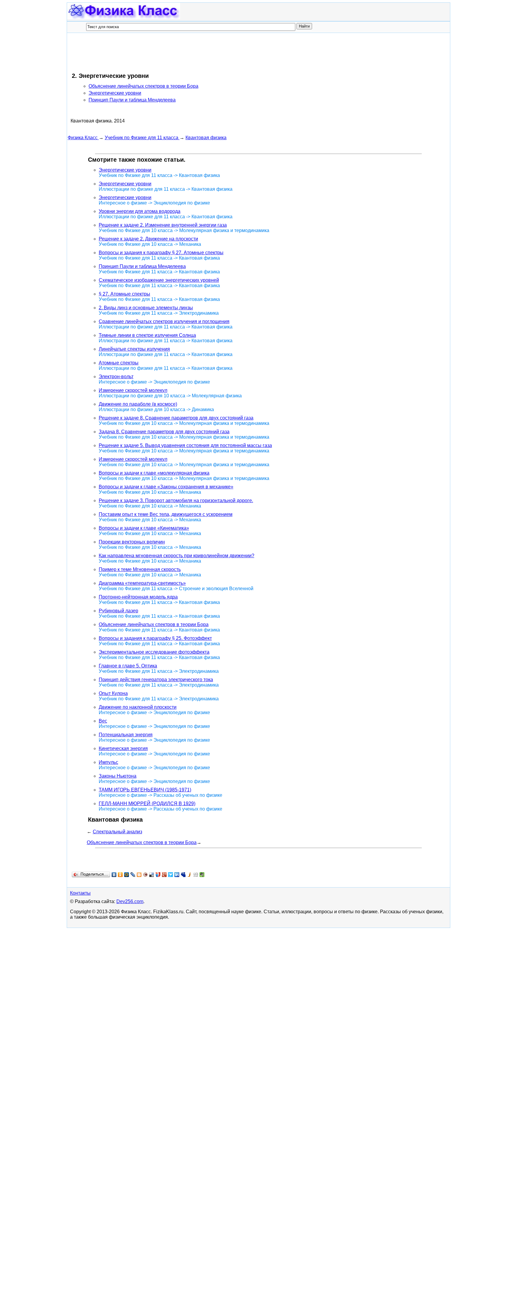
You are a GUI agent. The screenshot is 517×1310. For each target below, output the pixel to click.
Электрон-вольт (116, 376)
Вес (103, 720)
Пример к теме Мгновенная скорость (140, 569)
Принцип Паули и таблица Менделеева (132, 99)
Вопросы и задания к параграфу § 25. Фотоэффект (155, 638)
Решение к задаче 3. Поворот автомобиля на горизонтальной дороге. (176, 500)
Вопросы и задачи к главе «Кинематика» (144, 528)
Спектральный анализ (117, 831)
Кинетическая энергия (123, 748)
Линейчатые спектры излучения (134, 349)
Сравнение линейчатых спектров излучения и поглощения (164, 321)
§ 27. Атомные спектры (124, 293)
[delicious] (152, 875)
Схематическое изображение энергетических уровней (159, 280)
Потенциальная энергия (126, 734)
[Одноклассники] (120, 875)
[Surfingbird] (171, 875)
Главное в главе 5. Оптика (128, 665)
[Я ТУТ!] (158, 875)
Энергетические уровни (115, 93)
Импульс (108, 762)
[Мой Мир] (127, 875)
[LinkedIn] (177, 875)
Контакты (80, 893)
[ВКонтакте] (114, 875)
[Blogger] (139, 875)
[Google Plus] (164, 875)
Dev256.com (129, 901)
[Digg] (196, 875)
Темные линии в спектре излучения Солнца (147, 335)
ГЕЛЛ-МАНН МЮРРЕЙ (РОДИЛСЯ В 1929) (147, 803)
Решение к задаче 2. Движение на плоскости (148, 238)
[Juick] (189, 875)
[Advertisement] (176, 52)
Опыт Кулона (113, 693)
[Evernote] (202, 875)
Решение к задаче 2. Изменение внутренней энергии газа (163, 225)
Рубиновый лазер (118, 610)
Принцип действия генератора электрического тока (156, 679)
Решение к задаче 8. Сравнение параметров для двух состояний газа (176, 417)
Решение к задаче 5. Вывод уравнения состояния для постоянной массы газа (185, 445)
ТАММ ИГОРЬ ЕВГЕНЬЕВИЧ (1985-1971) (145, 789)
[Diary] (145, 875)
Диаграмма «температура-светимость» (142, 583)
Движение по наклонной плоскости (138, 707)
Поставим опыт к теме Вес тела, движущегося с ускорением (165, 514)
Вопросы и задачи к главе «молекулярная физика (154, 472)
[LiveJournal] (133, 875)
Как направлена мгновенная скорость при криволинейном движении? (176, 555)
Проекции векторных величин (132, 541)
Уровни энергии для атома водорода (139, 211)
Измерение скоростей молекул (133, 390)
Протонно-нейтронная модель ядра (138, 596)
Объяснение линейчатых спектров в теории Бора (143, 86)
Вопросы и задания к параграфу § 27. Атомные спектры (161, 252)
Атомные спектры (119, 362)
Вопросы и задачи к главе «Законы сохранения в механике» (166, 486)
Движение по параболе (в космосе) (138, 404)
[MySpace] (183, 875)
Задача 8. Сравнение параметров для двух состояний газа (164, 431)
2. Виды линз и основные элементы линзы (146, 307)
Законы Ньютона (117, 776)
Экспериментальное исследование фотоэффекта (154, 652)
